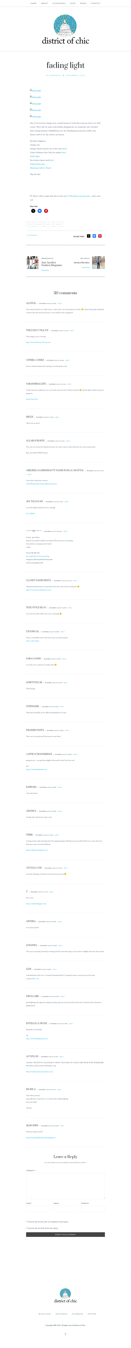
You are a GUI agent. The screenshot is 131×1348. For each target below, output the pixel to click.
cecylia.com (34, 867)
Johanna (31, 945)
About (44, 3)
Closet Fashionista (38, 580)
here (64, 148)
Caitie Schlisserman (39, 754)
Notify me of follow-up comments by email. (48, 1222)
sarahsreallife (36, 384)
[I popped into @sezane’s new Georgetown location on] (98, 1260)
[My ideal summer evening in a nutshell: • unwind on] (120, 1260)
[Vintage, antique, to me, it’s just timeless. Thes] (33, 1260)
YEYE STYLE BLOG (36, 607)
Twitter (92, 1314)
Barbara (31, 787)
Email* (57, 1203)
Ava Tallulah (34, 501)
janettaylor (34, 682)
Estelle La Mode (36, 1023)
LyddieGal (32, 631)
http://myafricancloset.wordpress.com (39, 1072)
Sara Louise (33, 658)
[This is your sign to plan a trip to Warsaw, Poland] (11, 1260)
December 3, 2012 (75, 75)
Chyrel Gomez (35, 360)
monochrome (82, 262)
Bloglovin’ (45, 1314)
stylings (39, 224)
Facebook (77, 1314)
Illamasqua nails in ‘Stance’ (41, 168)
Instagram (61, 1314)
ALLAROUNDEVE (35, 440)
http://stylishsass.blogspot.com (37, 850)
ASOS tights (35, 156)
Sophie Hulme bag (37, 164)
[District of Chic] (65, 28)
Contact (96, 3)
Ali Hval (31, 303)
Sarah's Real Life (32, 399)
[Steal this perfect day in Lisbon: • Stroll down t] (98, 1272)
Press (83, 3)
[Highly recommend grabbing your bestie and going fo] (76, 1260)
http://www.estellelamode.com (37, 1039)
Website (85, 1203)
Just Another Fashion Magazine (51, 264)
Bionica (31, 1089)
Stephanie (32, 706)
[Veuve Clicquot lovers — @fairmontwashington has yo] (55, 1260)
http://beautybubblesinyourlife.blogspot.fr (40, 1137)
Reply (60, 303)
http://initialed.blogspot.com (36, 904)
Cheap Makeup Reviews (48, 484)
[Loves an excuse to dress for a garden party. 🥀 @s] (33, 1272)
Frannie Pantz (35, 730)
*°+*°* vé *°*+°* (33, 531)
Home (34, 3)
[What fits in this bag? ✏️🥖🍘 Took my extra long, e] (11, 1272)
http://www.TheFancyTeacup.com (38, 342)
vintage (48, 224)
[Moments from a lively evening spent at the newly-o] (76, 1272)
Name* (29, 1203)
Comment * (31, 1171)
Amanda (31, 811)
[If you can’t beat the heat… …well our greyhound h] (55, 1272)
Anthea (31, 921)
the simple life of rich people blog (37, 556)
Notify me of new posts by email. (43, 1228)
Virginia (58, 224)
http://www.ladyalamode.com (36, 769)
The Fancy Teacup (37, 330)
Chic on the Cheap (32, 641)
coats (30, 224)
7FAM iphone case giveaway (78, 196)
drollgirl (32, 996)
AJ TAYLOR (32, 1056)
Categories (59, 3)
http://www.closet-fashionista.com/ (38, 590)
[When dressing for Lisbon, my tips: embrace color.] (120, 1272)
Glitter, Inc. (35, 978)
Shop (73, 3)
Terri (29, 834)
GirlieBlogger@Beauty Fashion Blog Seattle (55, 470)
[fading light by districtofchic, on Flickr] (35, 90)
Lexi (28, 969)
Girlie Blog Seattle (32, 484)
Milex (29, 417)
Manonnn (32, 1125)
